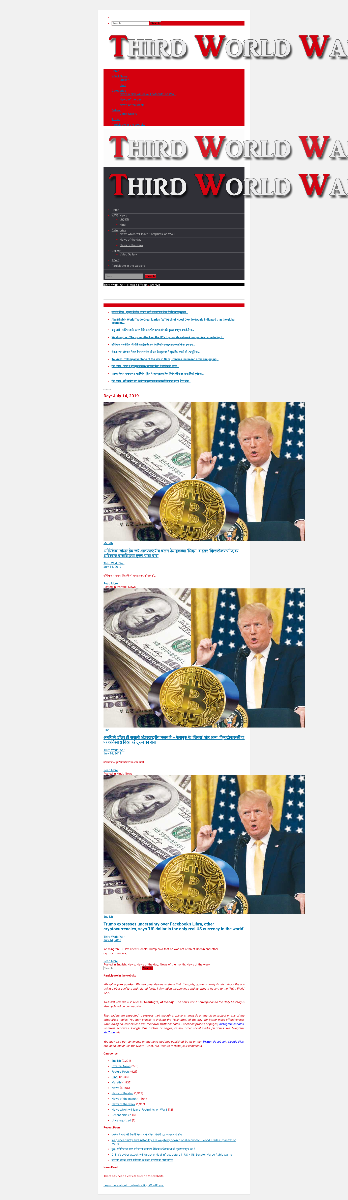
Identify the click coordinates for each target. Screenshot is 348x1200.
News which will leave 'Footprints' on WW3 (139, 1109)
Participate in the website (128, 124)
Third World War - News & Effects (125, 284)
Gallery (116, 110)
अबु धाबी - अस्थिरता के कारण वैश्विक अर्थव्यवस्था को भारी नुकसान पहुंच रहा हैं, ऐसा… (153, 329)
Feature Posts (120, 1071)
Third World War (114, 563)
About (116, 119)
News (132, 586)
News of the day (131, 99)
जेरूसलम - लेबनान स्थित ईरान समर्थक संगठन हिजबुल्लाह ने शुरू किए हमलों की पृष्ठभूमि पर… (156, 351)
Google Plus (236, 1041)
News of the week (132, 105)
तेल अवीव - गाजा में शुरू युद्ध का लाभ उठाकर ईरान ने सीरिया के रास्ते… (145, 366)
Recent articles (121, 1115)
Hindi (123, 85)
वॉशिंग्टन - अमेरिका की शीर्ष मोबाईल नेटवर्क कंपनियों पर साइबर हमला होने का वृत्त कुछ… (153, 344)
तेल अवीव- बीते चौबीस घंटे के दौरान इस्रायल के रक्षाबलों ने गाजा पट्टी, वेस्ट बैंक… (151, 381)
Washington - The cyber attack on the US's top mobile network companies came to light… (168, 337)
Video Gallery (128, 113)
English (124, 79)
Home (115, 71)
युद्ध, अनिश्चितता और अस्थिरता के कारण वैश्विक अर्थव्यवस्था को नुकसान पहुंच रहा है (153, 1149)
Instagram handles (231, 1024)
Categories (119, 90)
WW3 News (119, 76)
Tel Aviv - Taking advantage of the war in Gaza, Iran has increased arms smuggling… (165, 359)
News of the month (172, 964)
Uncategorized (121, 1120)
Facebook (219, 1041)
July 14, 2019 (112, 566)
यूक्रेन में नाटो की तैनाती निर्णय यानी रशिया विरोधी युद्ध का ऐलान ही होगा (147, 1134)
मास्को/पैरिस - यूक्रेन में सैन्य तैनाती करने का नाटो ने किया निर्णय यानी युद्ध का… (150, 312)
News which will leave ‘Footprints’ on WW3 (148, 94)
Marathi (108, 543)
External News (121, 1066)
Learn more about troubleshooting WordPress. (134, 1185)
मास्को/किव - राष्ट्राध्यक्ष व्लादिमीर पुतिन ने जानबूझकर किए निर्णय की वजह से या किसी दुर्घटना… (158, 373)
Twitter (207, 1041)
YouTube (109, 1032)
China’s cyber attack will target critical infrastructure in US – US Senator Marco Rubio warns (172, 1154)
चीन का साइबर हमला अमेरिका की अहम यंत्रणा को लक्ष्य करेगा (142, 1160)
